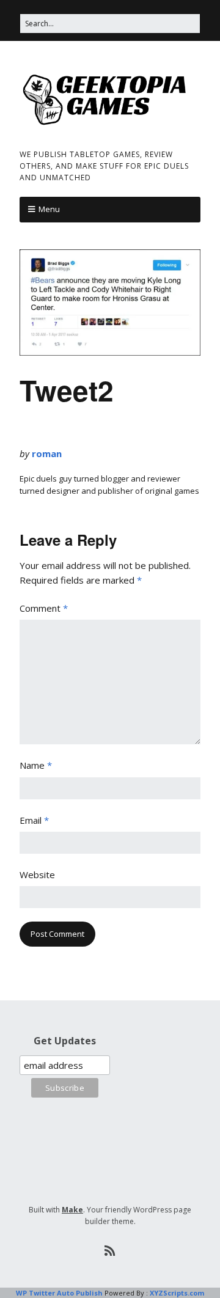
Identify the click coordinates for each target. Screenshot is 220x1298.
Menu (49, 209)
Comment (44, 608)
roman (47, 453)
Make (72, 1209)
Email (34, 820)
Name (36, 765)
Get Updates (65, 1040)
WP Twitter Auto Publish (59, 1292)
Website (37, 874)
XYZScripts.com (177, 1292)
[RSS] (110, 1251)
